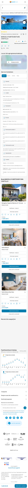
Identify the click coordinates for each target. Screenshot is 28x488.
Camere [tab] (13, 75)
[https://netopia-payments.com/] (6, 464)
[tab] (14, 72)
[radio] (1, 31)
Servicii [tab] (8, 75)
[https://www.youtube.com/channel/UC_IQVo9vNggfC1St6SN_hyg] (14, 418)
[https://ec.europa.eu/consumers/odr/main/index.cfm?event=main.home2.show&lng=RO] (21, 459)
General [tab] (4, 75)
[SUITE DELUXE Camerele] (14, 237)
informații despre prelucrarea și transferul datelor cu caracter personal (13, 412)
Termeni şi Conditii (12, 414)
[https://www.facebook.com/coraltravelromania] (6, 418)
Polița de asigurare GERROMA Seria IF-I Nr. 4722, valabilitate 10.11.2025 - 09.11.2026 (5, 476)
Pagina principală (5, 13)
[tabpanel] (14, 127)
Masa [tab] (18, 75)
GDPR (26, 476)
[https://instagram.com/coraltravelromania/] (10, 418)
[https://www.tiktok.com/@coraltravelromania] (18, 418)
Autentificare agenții (14, 468)
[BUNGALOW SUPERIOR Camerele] (14, 192)
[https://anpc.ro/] (6, 459)
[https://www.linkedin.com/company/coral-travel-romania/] (21, 418)
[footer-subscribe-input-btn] (25, 407)
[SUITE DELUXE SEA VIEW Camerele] (14, 281)
